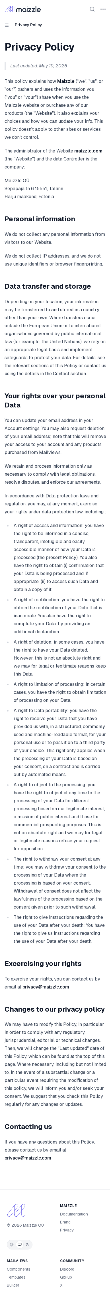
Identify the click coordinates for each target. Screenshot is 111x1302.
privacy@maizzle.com (45, 987)
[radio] (12, 1245)
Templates (16, 1277)
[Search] (92, 9)
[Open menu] (103, 9)
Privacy (67, 1230)
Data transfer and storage (48, 286)
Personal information (40, 218)
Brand (65, 1222)
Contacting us (28, 1126)
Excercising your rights (43, 963)
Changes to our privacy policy (55, 1009)
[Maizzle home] (23, 9)
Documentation (74, 1214)
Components (18, 1269)
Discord (67, 1269)
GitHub (66, 1277)
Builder (13, 1285)
